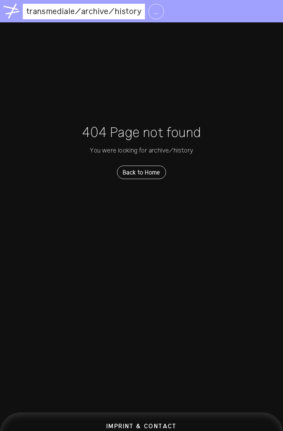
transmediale (50, 11)
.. (156, 11)
